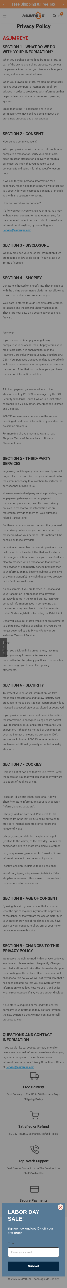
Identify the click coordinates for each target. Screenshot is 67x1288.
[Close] (60, 1207)
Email (11, 1243)
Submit (33, 1266)
